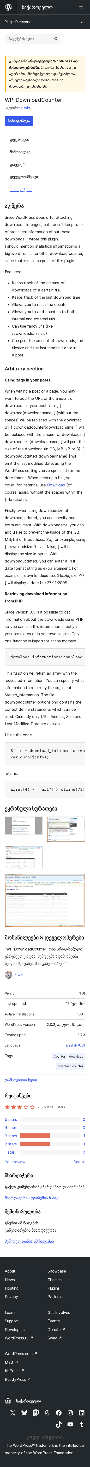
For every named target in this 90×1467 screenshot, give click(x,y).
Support (12, 1320)
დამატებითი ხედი (21, 1080)
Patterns (55, 1296)
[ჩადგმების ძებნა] (55, 39)
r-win (25, 107)
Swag (55, 1338)
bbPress (14, 1370)
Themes (55, 1279)
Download (56, 485)
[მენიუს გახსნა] (82, 7)
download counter (70, 1066)
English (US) (75, 1045)
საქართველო (28, 1401)
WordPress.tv (19, 1338)
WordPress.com (21, 1353)
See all (79, 1161)
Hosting (11, 1288)
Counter (59, 1056)
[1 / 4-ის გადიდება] (36, 823)
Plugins (54, 1288)
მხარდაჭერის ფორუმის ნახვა (32, 1198)
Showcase (57, 1271)
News (10, 1279)
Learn (10, 1312)
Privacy (11, 1296)
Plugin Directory (17, 22)
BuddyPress (18, 1379)
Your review (15, 1161)
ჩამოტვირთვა (19, 121)
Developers (15, 1329)
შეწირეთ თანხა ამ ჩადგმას (29, 1241)
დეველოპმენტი (24, 176)
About (10, 1271)
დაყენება (18, 164)
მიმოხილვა (20, 151)
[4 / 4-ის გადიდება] (78, 880)
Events (54, 1320)
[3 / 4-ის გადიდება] (36, 852)
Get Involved (59, 1312)
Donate (57, 1329)
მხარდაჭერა (21, 189)
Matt (11, 1362)
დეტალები (19, 139)
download (76, 1056)
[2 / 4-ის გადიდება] (78, 823)
